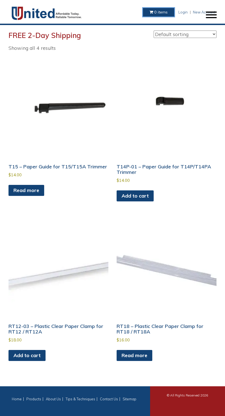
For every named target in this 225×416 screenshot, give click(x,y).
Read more (26, 190)
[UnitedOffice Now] (46, 13)
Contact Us (109, 399)
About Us (53, 399)
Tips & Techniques (80, 399)
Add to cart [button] (135, 196)
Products (33, 399)
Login (183, 12)
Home (17, 399)
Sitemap (129, 399)
